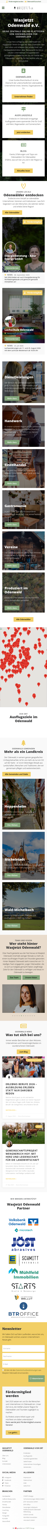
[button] (12, 1015)
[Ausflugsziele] (23, 109)
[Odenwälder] (23, 70)
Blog (23, 151)
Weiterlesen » (11, 1110)
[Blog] (23, 145)
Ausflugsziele (23, 115)
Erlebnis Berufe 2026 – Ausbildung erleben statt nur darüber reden (21, 1089)
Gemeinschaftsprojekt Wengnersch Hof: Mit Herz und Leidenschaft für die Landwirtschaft (22, 1155)
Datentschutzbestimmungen (27, 1370)
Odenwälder (23, 77)
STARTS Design (29, 1528)
